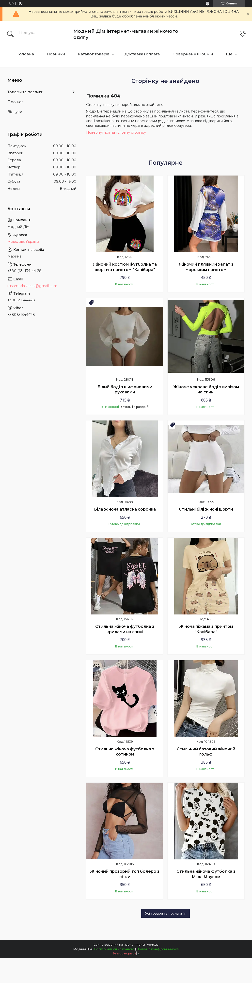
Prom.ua (152, 944)
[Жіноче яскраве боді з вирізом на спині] (206, 336)
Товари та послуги (25, 92)
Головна (25, 54)
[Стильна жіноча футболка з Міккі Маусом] (206, 821)
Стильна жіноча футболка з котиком (124, 752)
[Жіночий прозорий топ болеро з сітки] (124, 821)
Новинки (56, 54)
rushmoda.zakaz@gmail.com (32, 286)
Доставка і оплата (142, 54)
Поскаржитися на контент (114, 949)
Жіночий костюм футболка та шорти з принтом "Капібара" (125, 267)
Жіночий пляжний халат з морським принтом (206, 267)
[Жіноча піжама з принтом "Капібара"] (206, 576)
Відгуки (14, 111)
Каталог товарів (94, 54)
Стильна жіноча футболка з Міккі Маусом (206, 874)
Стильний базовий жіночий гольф (206, 752)
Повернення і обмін (193, 54)
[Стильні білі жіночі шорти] (206, 458)
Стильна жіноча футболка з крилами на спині (124, 629)
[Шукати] (10, 34)
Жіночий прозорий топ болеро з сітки (124, 874)
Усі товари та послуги (163, 913)
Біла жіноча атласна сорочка (125, 509)
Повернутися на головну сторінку (116, 132)
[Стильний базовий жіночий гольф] (206, 698)
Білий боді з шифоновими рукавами (124, 390)
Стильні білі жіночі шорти (206, 509)
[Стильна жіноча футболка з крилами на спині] (124, 576)
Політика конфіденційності (158, 949)
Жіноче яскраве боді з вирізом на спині (206, 390)
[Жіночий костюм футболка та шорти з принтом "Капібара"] (124, 214)
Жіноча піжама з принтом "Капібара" (206, 629)
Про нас (15, 101)
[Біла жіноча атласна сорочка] (124, 458)
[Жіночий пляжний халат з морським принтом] (206, 214)
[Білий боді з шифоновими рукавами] (124, 336)
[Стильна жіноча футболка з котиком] (124, 698)
